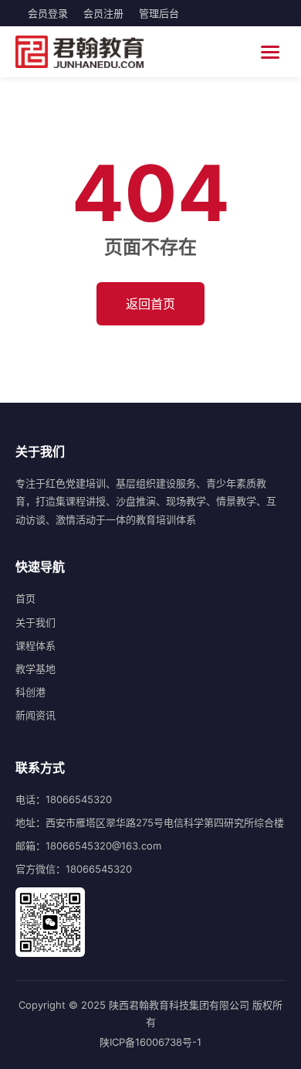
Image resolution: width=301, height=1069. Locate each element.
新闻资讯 (35, 715)
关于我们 (35, 622)
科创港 (30, 692)
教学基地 (35, 668)
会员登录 (48, 13)
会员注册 (103, 13)
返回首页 (150, 304)
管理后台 (159, 13)
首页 (25, 598)
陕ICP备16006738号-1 (150, 1042)
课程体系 (35, 645)
